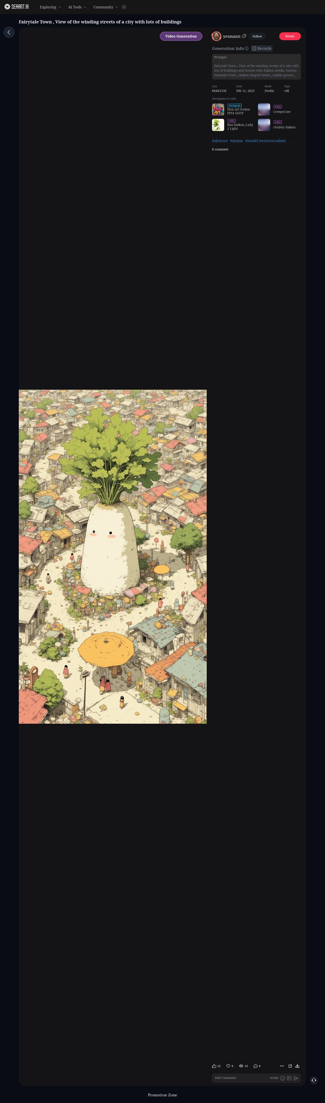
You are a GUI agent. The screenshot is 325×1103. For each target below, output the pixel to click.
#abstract (220, 140)
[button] (224, 7)
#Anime (236, 140)
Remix (290, 36)
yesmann (232, 36)
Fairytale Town (225, 66)
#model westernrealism (265, 140)
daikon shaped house (254, 75)
